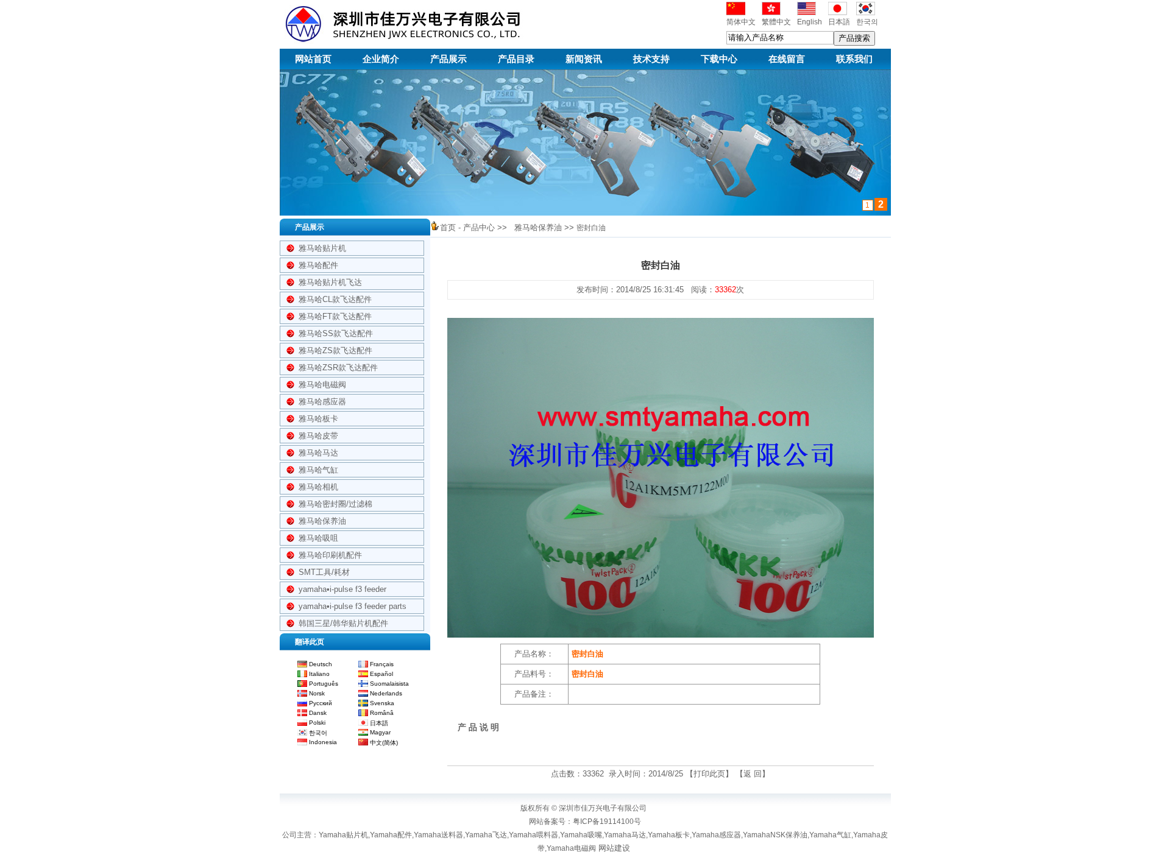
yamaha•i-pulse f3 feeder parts (352, 606)
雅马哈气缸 (318, 469)
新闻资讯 (584, 59)
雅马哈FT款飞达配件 (335, 316)
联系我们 (854, 59)
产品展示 (448, 59)
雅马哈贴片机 (322, 248)
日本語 (839, 22)
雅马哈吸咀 (318, 538)
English (809, 22)
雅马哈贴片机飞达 (330, 282)
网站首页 (313, 59)
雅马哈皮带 (318, 435)
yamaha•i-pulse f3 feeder (342, 589)
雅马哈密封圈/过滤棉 (335, 503)
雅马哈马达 (318, 452)
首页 (448, 227)
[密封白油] (660, 641)
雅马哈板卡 (318, 418)
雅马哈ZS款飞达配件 (335, 350)
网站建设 (614, 848)
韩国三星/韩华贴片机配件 (343, 623)
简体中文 (741, 22)
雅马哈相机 (318, 486)
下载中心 (719, 59)
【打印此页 (705, 773)
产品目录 (516, 59)
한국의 (867, 22)
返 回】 (756, 773)
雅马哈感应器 (322, 401)
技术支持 (651, 59)
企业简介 (381, 59)
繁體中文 (776, 22)
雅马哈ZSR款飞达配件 (338, 367)
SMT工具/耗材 (324, 572)
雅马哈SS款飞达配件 (336, 333)
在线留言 (786, 59)
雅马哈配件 (318, 265)
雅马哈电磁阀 (322, 384)
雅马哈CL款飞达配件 (335, 299)
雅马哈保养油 (322, 521)
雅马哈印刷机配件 (330, 555)
